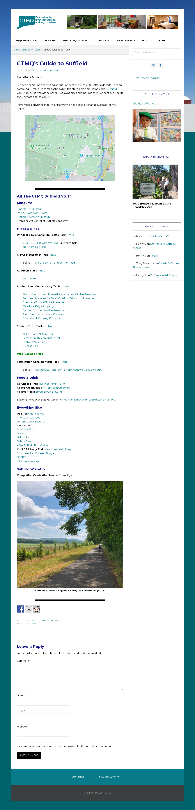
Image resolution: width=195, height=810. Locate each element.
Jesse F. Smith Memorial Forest (41, 338)
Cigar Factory (36, 413)
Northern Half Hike (34, 246)
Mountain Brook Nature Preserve (43, 314)
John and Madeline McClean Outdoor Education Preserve (58, 298)
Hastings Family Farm (52, 383)
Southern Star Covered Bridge (35, 453)
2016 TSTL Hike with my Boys (40, 242)
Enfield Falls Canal (28, 429)
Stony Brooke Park (34, 342)
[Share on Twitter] (28, 609)
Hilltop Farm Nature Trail (38, 334)
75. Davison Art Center (163, 275)
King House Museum (30, 209)
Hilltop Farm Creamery (56, 387)
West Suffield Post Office (32, 445)
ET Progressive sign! (29, 461)
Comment (24, 660)
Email (21, 711)
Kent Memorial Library (58, 449)
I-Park (154, 255)
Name (21, 695)
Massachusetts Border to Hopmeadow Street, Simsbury (68, 369)
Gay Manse (23, 433)
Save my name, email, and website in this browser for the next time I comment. (64, 746)
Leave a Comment (49, 70)
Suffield (112, 89)
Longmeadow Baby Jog (31, 421)
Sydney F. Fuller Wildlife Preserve (43, 310)
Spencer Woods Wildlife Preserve (43, 302)
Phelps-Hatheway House (32, 213)
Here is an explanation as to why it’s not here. (88, 399)
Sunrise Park (31, 346)
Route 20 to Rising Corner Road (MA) (58, 262)
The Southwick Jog (29, 417)
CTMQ (37, 22)
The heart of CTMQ (144, 103)
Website (22, 726)
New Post (56, 620)
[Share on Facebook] (20, 609)
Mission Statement (110, 776)
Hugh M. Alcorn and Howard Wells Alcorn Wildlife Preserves (59, 294)
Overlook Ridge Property (38, 306)
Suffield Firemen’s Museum (34, 217)
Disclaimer (78, 776)
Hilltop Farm (24, 437)
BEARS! (21, 457)
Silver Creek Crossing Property (41, 318)
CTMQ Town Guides (32, 50)
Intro (71, 234)
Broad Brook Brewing (48, 391)
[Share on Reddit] (36, 609)
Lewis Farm (30, 278)
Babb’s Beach (25, 441)
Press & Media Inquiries (146, 78)
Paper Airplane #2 (158, 236)
